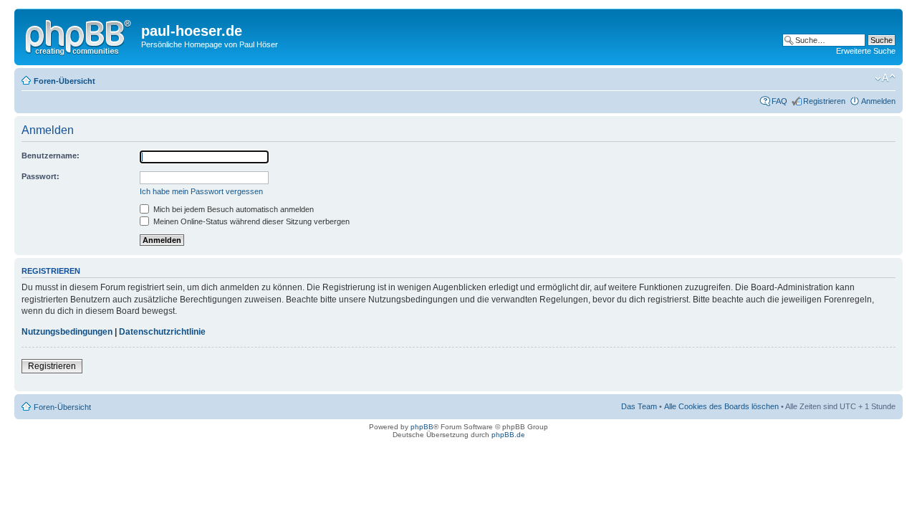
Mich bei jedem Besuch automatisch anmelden (232, 209)
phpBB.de (508, 435)
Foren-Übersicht (64, 81)
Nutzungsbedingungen (66, 332)
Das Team (639, 406)
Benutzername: (50, 155)
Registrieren (824, 101)
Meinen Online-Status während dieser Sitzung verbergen (250, 221)
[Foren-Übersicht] (79, 35)
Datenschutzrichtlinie (162, 332)
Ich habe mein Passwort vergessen (201, 191)
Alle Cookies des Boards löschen (721, 406)
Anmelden (878, 101)
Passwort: (40, 176)
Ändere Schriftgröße (885, 78)
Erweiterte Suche (866, 51)
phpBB (422, 427)
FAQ (779, 101)
